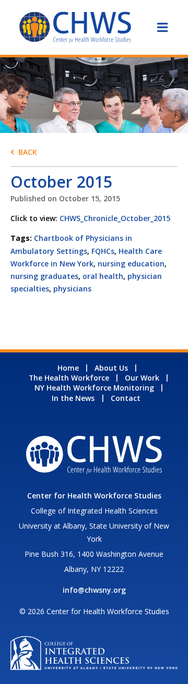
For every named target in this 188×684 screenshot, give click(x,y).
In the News (73, 398)
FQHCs (102, 251)
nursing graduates (44, 276)
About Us (111, 368)
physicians (72, 289)
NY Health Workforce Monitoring (94, 388)
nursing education (131, 263)
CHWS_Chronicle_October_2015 (115, 218)
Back (27, 152)
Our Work (142, 378)
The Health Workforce (69, 378)
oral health (103, 276)
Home (68, 368)
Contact (125, 398)
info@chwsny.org (94, 590)
